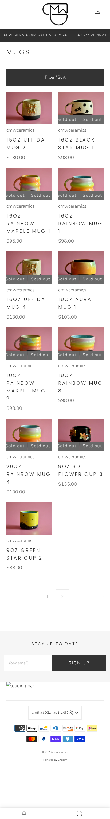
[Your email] (28, 663)
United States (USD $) (53, 713)
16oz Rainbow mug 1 (80, 223)
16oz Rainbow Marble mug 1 (28, 223)
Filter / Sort (55, 77)
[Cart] (98, 14)
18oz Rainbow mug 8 (80, 383)
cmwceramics (20, 130)
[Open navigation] (12, 14)
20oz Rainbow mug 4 (28, 474)
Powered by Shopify (55, 760)
